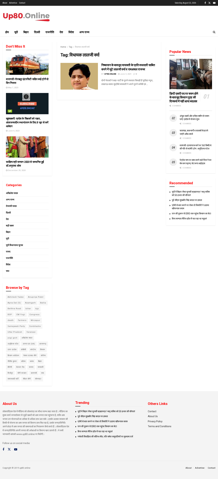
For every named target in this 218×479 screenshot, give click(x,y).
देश (61, 32)
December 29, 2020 (16, 170)
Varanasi (31, 332)
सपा (7, 271)
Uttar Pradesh (15, 332)
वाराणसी (34, 373)
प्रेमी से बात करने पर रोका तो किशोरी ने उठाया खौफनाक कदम (103, 421)
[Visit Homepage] (26, 17)
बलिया (23, 361)
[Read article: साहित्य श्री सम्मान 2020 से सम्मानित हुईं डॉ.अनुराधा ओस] (27, 147)
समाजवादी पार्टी (13, 379)
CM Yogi (20, 314)
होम (7, 32)
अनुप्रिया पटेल (13, 344)
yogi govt (12, 338)
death (11, 320)
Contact (22, 3)
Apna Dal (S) (14, 303)
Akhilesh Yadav (16, 297)
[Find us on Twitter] (209, 3)
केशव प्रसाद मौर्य (30, 355)
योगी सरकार (22, 373)
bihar (28, 308)
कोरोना (43, 355)
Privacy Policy (155, 421)
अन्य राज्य (84, 32)
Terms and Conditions (159, 426)
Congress (34, 314)
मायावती (40, 367)
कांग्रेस (33, 349)
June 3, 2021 (125, 74)
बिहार (26, 32)
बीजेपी (10, 367)
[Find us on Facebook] (205, 3)
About (5, 3)
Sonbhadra (35, 326)
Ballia (43, 303)
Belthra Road (14, 308)
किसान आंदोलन (13, 355)
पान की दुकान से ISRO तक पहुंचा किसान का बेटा (191, 213)
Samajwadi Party (16, 326)
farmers (22, 320)
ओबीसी (23, 349)
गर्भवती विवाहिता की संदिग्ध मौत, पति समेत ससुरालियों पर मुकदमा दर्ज (105, 436)
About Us (153, 416)
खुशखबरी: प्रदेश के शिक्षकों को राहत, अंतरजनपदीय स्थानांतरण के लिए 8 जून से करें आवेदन (27, 122)
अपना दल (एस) (29, 344)
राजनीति (49, 32)
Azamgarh (30, 303)
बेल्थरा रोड (20, 367)
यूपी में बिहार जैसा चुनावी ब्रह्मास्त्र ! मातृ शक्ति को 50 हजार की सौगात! (106, 411)
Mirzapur (35, 320)
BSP (10, 314)
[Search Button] (214, 32)
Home (63, 47)
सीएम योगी (27, 379)
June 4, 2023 (13, 131)
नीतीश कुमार (12, 361)
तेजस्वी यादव (11, 206)
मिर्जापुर (10, 373)
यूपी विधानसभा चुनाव (14, 245)
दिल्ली (37, 32)
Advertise (13, 3)
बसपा (32, 361)
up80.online (110, 74)
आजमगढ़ (42, 344)
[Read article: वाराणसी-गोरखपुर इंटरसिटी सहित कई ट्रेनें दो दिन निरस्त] (27, 64)
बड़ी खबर (10, 225)
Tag (70, 47)
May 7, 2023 (12, 88)
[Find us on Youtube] (214, 3)
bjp (37, 308)
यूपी (16, 32)
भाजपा (31, 367)
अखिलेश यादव (12, 193)
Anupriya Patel (35, 297)
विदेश (71, 32)
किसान (42, 349)
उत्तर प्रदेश (12, 349)
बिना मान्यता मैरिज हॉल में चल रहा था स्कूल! (189, 218)
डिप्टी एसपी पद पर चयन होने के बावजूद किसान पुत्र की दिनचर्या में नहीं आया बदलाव (183, 97)
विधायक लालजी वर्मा (82, 47)
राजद (8, 251)
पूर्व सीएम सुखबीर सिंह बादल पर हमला (187, 200)
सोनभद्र (38, 379)
